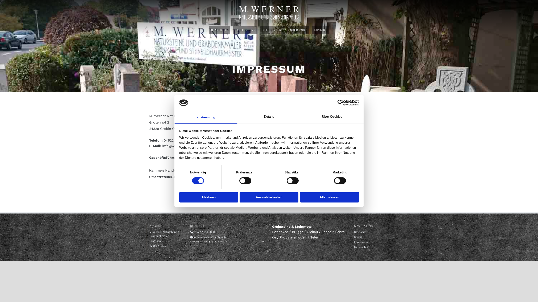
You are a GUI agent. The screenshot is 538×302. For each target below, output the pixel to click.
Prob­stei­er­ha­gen (293, 237)
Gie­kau (312, 232)
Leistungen (244, 30)
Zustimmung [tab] (206, 117)
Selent (315, 237)
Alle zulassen (329, 197)
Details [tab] (269, 116)
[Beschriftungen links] (254, 30)
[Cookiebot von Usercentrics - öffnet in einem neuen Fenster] (340, 103)
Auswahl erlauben (269, 197)
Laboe (327, 232)
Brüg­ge (297, 232)
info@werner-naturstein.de (210, 237)
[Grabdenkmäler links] (282, 30)
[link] (245, 30)
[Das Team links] (306, 30)
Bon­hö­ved (280, 232)
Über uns (297, 30)
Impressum (361, 242)
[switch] (245, 180)
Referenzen (271, 30)
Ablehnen (209, 197)
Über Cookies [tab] (332, 116)
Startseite (219, 30)
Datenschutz (361, 247)
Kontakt (320, 30)
